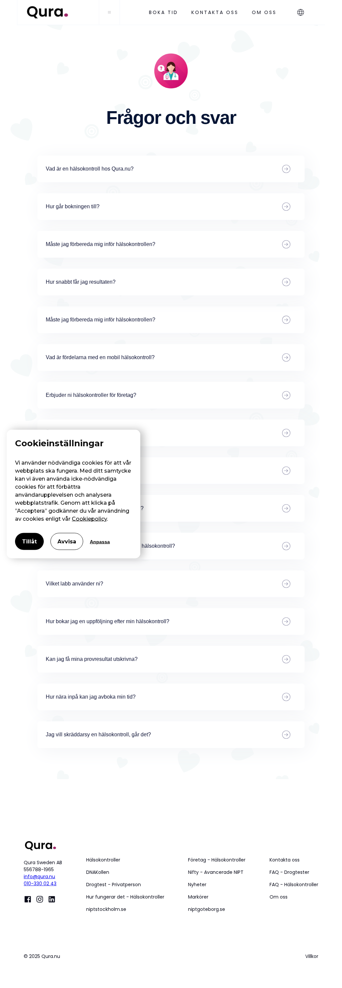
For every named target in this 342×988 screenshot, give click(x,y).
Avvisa (66, 541)
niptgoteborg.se (206, 909)
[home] (58, 12)
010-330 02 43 (40, 883)
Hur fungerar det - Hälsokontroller (125, 897)
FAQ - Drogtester (289, 872)
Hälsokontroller (103, 859)
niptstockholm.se (106, 909)
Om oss (279, 897)
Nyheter (197, 884)
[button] (304, 12)
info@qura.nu (39, 876)
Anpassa (100, 541)
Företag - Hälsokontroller (216, 859)
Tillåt (29, 541)
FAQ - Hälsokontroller (294, 884)
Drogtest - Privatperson (113, 884)
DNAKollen (97, 872)
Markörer (198, 897)
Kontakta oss (285, 859)
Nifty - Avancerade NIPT (215, 872)
